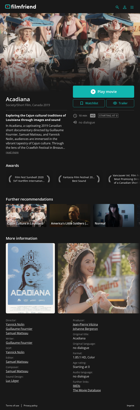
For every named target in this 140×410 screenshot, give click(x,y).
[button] (132, 7)
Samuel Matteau (17, 333)
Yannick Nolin (15, 324)
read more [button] (12, 152)
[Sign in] (124, 7)
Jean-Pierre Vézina (85, 324)
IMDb (76, 386)
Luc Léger (12, 381)
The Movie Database (87, 390)
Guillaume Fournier (19, 329)
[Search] (117, 7)
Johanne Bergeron (85, 329)
